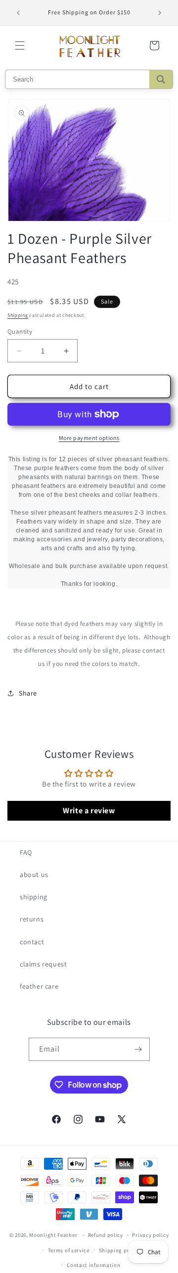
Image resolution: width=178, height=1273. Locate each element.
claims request (43, 964)
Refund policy (105, 1234)
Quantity (19, 331)
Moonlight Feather (53, 1234)
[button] (20, 45)
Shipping (17, 315)
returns (32, 919)
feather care (39, 986)
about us (34, 874)
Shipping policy (119, 1250)
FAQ (26, 852)
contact (32, 941)
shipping (33, 896)
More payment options (89, 437)
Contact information (93, 1265)
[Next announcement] (160, 13)
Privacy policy (150, 1234)
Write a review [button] (89, 810)
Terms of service (68, 1250)
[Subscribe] (138, 1049)
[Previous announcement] (18, 13)
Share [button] (28, 693)
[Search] (161, 79)
